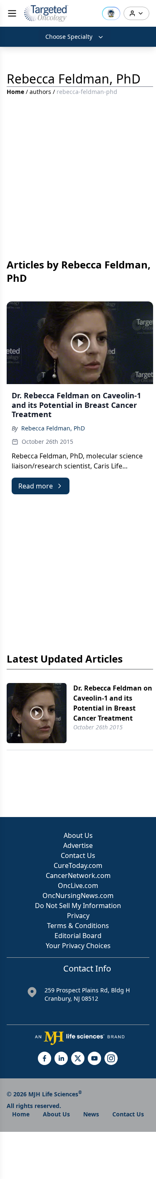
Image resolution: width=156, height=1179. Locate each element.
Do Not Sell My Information (78, 905)
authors (40, 92)
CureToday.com (78, 865)
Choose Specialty (68, 36)
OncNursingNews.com (78, 895)
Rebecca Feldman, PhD (53, 428)
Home (15, 92)
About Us (78, 835)
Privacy (78, 915)
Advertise (78, 845)
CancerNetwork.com (78, 875)
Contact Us (78, 855)
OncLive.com (78, 885)
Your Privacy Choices (78, 945)
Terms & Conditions (78, 925)
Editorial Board (78, 935)
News (91, 1114)
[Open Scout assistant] (111, 13)
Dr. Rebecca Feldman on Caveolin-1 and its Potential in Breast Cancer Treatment (112, 703)
